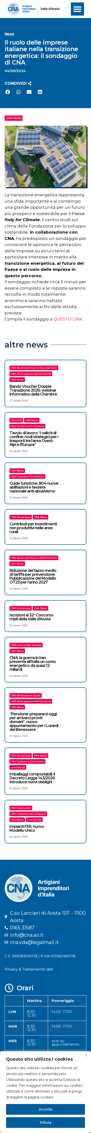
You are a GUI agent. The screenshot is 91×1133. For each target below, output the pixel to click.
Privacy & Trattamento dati (29, 969)
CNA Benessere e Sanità (26, 695)
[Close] (86, 1055)
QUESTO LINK (68, 319)
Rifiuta (45, 1122)
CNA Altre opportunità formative (31, 373)
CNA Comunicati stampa (26, 645)
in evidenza (18, 767)
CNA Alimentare (21, 517)
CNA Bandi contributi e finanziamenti (34, 367)
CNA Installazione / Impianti (28, 813)
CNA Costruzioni (21, 808)
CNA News (13, 118)
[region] (45, 1092)
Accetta (45, 1109)
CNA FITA (16, 420)
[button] (77, 9)
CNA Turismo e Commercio (27, 426)
